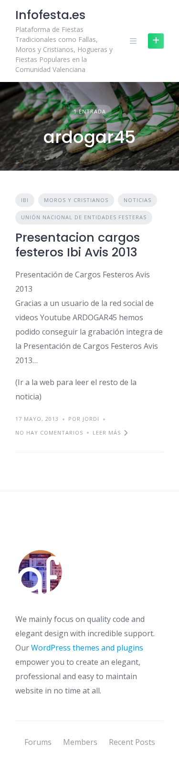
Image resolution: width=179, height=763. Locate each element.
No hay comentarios (49, 432)
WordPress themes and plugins (87, 647)
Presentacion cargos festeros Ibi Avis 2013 (77, 245)
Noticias (137, 199)
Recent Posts (132, 742)
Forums (38, 742)
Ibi (25, 199)
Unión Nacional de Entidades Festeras (84, 217)
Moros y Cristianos (76, 199)
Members (80, 742)
